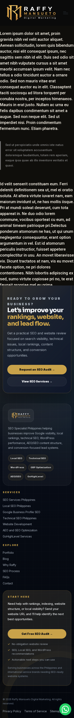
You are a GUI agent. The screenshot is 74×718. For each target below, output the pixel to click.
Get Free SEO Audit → (37, 633)
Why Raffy (9, 565)
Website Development (17, 524)
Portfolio (8, 552)
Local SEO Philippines (17, 506)
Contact (8, 583)
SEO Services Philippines (19, 499)
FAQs (6, 577)
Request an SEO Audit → (37, 369)
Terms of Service (35, 711)
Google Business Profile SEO (21, 512)
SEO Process (11, 571)
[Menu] (65, 12)
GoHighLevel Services (17, 536)
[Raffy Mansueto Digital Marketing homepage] (21, 415)
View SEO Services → (37, 381)
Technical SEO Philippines (20, 518)
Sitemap (55, 711)
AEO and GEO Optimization (20, 530)
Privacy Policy (12, 711)
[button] (65, 709)
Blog (6, 558)
